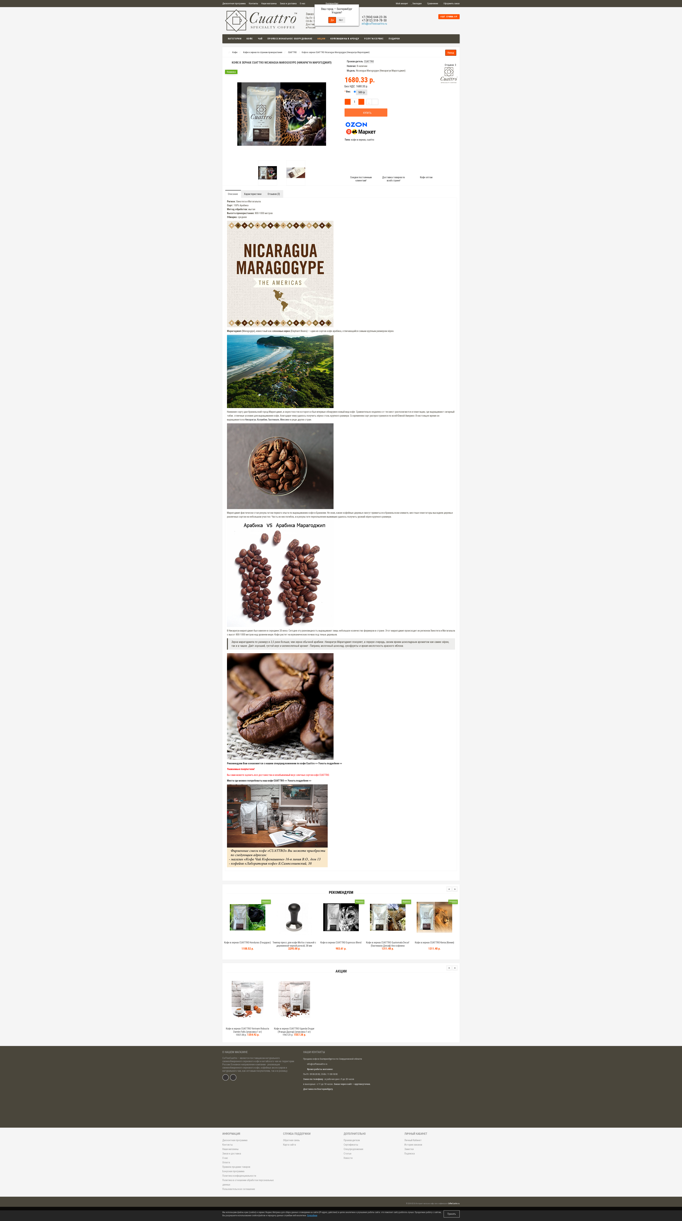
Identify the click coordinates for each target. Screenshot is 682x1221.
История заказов (413, 1144)
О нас (302, 3)
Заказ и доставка (288, 3)
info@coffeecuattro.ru (374, 23)
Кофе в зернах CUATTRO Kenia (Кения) (434, 942)
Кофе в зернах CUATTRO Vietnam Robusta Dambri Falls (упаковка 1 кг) (247, 1030)
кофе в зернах (358, 139)
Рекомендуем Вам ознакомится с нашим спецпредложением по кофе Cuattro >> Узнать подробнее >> (284, 763)
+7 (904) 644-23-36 (374, 17)
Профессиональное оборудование (289, 38)
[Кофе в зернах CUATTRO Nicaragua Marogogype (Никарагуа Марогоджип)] (267, 172)
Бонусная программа (233, 1171)
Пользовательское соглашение (238, 1189)
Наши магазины (269, 3)
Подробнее (312, 1215)
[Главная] (225, 52)
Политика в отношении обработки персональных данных (248, 1182)
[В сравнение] (255, 1024)
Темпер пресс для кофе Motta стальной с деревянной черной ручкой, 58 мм (294, 944)
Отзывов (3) (274, 194)
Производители (352, 1140)
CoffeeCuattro (229, 1058)
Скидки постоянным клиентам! (361, 179)
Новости (348, 1158)
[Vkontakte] (225, 1077)
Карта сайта (289, 1144)
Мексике (284, 419)
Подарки (394, 38)
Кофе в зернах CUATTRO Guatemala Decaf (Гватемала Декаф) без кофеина (387, 944)
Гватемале (273, 419)
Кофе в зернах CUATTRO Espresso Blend (340, 942)
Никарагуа (250, 419)
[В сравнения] (375, 102)
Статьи (347, 1153)
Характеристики (252, 194)
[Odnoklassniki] (233, 1077)
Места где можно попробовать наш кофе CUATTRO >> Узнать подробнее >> (269, 780)
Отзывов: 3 (450, 65)
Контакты (253, 3)
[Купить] (239, 938)
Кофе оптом (426, 177)
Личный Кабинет (413, 1140)
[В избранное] (369, 102)
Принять (451, 1213)
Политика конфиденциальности (239, 1175)
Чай (260, 38)
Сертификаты (351, 1144)
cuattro (370, 139)
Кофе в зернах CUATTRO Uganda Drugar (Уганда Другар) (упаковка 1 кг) (294, 1030)
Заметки (409, 1149)
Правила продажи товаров (236, 1166)
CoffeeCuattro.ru (454, 1203)
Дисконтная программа (234, 3)
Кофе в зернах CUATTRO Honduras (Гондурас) (247, 942)
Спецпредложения (353, 1149)
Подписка (409, 1153)
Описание (233, 194)
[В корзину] (239, 1024)
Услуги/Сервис (374, 38)
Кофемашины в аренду (344, 38)
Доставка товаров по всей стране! (393, 179)
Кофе (250, 38)
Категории (235, 38)
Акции (321, 38)
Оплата (226, 1162)
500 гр (361, 92)
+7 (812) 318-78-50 (374, 20)
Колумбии (262, 419)
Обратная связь (291, 1140)
